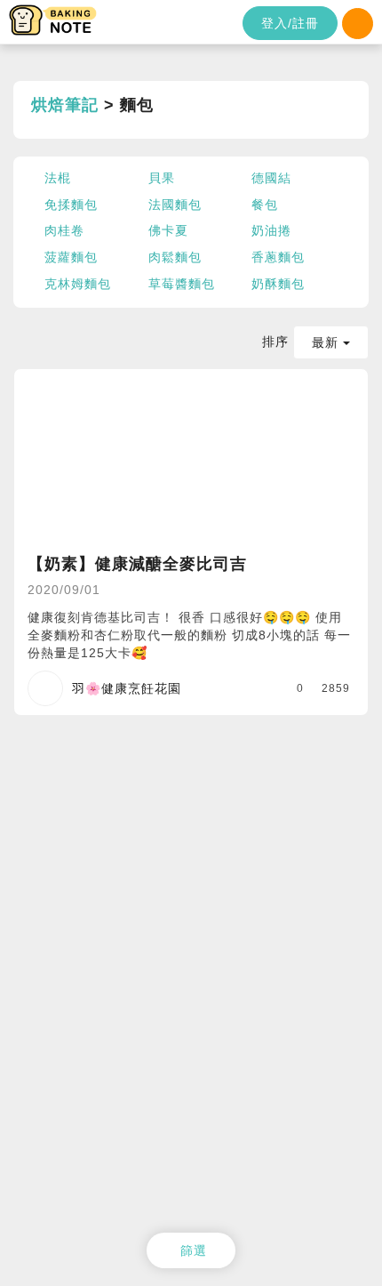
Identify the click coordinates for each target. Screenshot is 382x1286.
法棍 (57, 178)
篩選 (193, 1250)
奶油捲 (271, 230)
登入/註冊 (290, 23)
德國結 (271, 178)
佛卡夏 (168, 230)
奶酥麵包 (278, 284)
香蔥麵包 (278, 257)
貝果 (161, 178)
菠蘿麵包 (71, 257)
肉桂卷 (64, 230)
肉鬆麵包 (175, 257)
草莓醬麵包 (181, 284)
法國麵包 (175, 204)
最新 (327, 342)
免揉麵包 (71, 204)
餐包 (264, 204)
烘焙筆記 (65, 105)
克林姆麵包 (77, 284)
